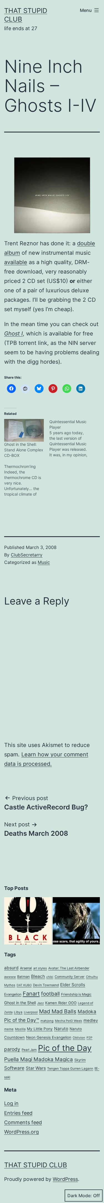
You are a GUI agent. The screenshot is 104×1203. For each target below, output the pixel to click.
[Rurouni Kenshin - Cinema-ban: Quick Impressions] (76, 920)
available (15, 262)
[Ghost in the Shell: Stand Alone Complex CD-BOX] (24, 430)
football (50, 994)
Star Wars (36, 1068)
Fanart (31, 993)
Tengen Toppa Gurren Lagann (70, 1069)
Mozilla (20, 1029)
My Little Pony (40, 1029)
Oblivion (79, 1038)
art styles (40, 968)
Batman (23, 977)
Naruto (61, 1028)
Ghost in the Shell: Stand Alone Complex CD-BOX (23, 450)
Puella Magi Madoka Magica (38, 1059)
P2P (89, 1038)
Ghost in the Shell (20, 1002)
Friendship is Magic (76, 994)
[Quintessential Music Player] (72, 438)
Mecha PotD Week (68, 1021)
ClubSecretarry (26, 555)
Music (44, 562)
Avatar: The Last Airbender (68, 968)
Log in (11, 1103)
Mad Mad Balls (57, 1011)
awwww (10, 977)
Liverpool (31, 1012)
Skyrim (80, 1060)
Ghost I (13, 333)
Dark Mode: (79, 1195)
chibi (49, 977)
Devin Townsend (46, 985)
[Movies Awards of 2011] (28, 920)
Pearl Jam (29, 1050)
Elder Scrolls (72, 984)
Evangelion (12, 994)
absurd (11, 967)
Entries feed (18, 1113)
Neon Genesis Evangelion (48, 1037)
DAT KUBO (24, 985)
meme (9, 1029)
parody (12, 1049)
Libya (18, 1012)
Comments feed (23, 1122)
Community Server (70, 977)
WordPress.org (21, 1132)
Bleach (38, 976)
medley (90, 1020)
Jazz (40, 1003)
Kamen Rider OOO (61, 1003)
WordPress (65, 1179)
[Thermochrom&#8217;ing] (26, 480)
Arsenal (26, 968)
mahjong (47, 1021)
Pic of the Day (65, 1048)
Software (14, 1068)
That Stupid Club (35, 1165)
